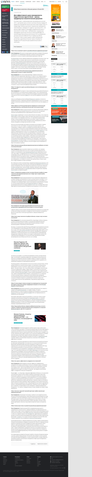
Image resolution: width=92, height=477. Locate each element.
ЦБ (23, 343)
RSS (52, 458)
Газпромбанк (30, 348)
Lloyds (28, 167)
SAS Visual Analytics (23, 272)
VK (37, 459)
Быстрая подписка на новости (57, 456)
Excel (42, 107)
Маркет (16, 461)
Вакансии (28, 461)
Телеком (3, 39)
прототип (30, 125)
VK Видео (39, 461)
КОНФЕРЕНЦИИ (28, 1)
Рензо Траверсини (15, 53)
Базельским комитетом (41, 163)
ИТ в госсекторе (5, 32)
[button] (63, 1)
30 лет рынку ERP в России (5, 16)
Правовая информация (56, 462)
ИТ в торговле (4, 37)
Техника (16, 462)
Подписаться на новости (42, 443)
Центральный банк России (31, 152)
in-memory (19, 416)
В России (22, 53)
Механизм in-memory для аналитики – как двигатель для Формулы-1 (61, 44)
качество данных (14, 140)
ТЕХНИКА (38, 1)
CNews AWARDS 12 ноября (4, 10)
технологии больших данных (35, 418)
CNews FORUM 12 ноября (4, 7)
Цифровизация (5, 25)
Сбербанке (37, 355)
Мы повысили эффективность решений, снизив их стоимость (61, 36)
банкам (32, 87)
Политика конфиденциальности (57, 459)
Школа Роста (4, 13)
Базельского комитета (34, 99)
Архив (4, 464)
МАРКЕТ (34, 1)
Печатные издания (18, 465)
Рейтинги (3, 46)
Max (38, 458)
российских (30, 50)
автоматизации (28, 70)
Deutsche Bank (14, 169)
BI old (52, 61)
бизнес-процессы (40, 130)
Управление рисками (42, 336)
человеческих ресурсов (20, 62)
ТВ (44, 1)
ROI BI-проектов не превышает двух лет (60, 30)
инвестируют (35, 350)
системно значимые (15, 167)
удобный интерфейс (28, 292)
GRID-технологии (29, 412)
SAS (24, 145)
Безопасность (4, 30)
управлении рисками (42, 50)
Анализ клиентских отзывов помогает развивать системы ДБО (60, 52)
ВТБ (43, 354)
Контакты (28, 462)
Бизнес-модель (14, 114)
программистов (22, 207)
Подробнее (59, 89)
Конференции (17, 458)
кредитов (26, 137)
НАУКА (42, 1)
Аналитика (22, 1)
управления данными (21, 289)
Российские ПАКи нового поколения (5, 23)
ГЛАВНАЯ (12, 1)
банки (43, 117)
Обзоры (4, 462)
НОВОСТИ (17, 1)
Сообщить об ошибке (55, 461)
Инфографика (4, 49)
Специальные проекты (19, 459)
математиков (14, 207)
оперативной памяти (34, 298)
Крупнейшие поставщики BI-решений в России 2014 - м (57, 92)
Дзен (38, 465)
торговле (27, 168)
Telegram (39, 464)
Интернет (3, 42)
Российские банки (15, 58)
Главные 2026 (5, 19)
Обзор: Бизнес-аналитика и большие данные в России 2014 (29, 9)
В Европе (27, 95)
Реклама (28, 459)
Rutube (38, 462)
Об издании (29, 458)
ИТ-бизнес (4, 44)
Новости (4, 458)
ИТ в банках (4, 35)
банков (34, 50)
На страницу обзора (17, 5)
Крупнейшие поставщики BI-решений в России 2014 (57, 76)
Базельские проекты (33, 183)
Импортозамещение (5, 27)
